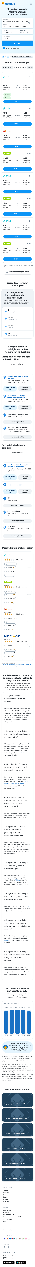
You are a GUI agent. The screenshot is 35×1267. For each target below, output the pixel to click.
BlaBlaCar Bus (11, 664)
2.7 (12, 602)
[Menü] (31, 3)
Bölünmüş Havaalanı (15, 485)
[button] (29, 23)
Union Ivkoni (14, 666)
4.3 (14, 652)
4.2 (14, 625)
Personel (10, 591)
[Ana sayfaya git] (8, 4)
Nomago (7, 639)
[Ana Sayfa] (3, 57)
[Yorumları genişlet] (29, 565)
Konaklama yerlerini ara (13, 48)
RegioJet (7, 666)
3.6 (14, 618)
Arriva (6, 558)
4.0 (14, 594)
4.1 (14, 591)
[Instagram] (4, 1247)
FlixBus (6, 585)
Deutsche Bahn (20, 664)
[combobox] (17, 20)
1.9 (12, 656)
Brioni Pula (7, 612)
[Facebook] (8, 1247)
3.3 (12, 575)
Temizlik (10, 571)
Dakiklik (10, 567)
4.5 (14, 571)
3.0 (14, 567)
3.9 (14, 645)
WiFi (9, 575)
